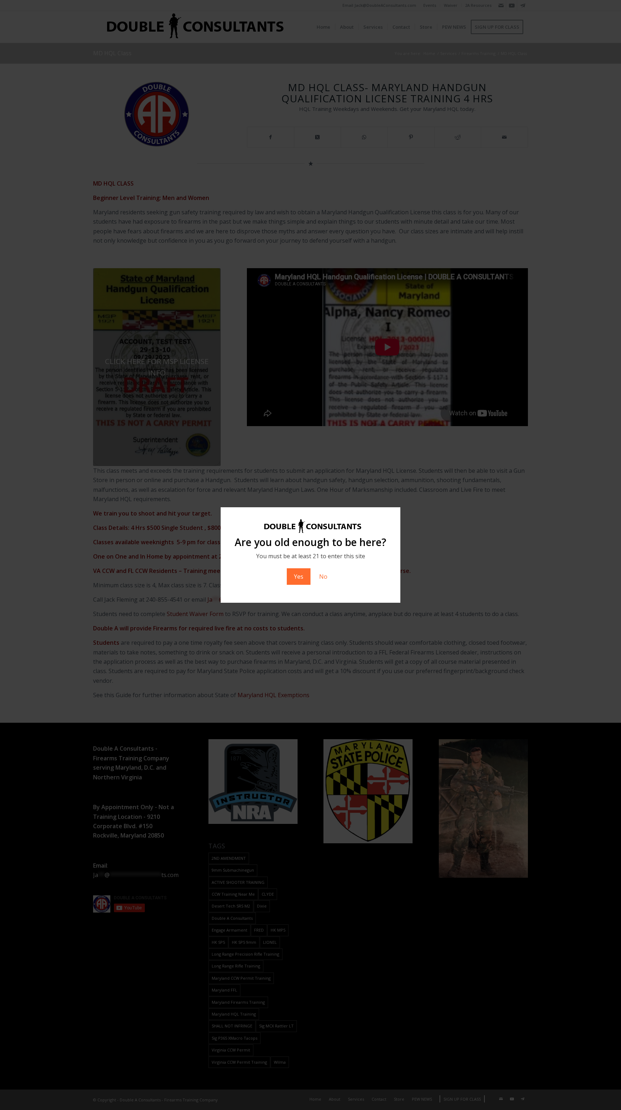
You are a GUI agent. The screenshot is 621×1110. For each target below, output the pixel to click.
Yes (298, 576)
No (323, 576)
